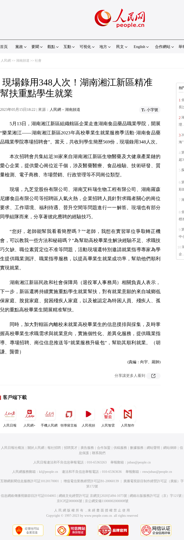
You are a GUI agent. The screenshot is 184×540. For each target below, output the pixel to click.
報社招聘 (54, 448)
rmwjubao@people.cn (157, 472)
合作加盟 (103, 448)
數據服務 (137, 448)
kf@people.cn (48, 472)
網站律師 (170, 448)
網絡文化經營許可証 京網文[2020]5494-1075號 (93, 496)
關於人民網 (36, 448)
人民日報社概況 (12, 448)
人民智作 (127, 425)
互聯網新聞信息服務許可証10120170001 (29, 481)
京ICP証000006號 (69, 501)
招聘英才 (70, 448)
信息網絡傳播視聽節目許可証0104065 (28, 496)
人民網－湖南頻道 (65, 109)
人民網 (6, 60)
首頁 (4, 47)
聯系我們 (98, 453)
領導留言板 (68, 425)
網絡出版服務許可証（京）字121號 (156, 496)
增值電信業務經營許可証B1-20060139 (91, 481)
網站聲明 (153, 448)
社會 (38, 60)
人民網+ (29, 425)
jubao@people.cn (139, 462)
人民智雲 (108, 425)
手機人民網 (49, 425)
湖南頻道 (22, 60)
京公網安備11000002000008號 (106, 501)
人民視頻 (88, 425)
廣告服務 (87, 448)
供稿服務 (120, 448)
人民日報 (10, 425)
